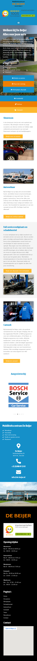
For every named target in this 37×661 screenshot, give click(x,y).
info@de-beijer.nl (18, 477)
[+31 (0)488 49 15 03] (18, 461)
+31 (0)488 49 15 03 (18, 466)
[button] (18, 22)
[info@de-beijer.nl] (18, 472)
